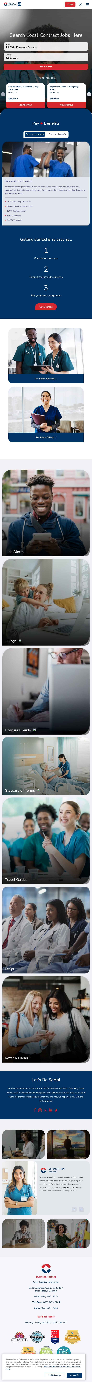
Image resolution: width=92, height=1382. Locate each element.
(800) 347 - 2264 (51, 1302)
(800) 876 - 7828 (49, 1308)
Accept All (74, 1375)
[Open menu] (87, 4)
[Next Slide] (81, 1209)
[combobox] (46, 58)
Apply (70, 4)
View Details (25, 105)
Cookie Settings (54, 1375)
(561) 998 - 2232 (49, 1296)
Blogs (12, 641)
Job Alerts (15, 552)
